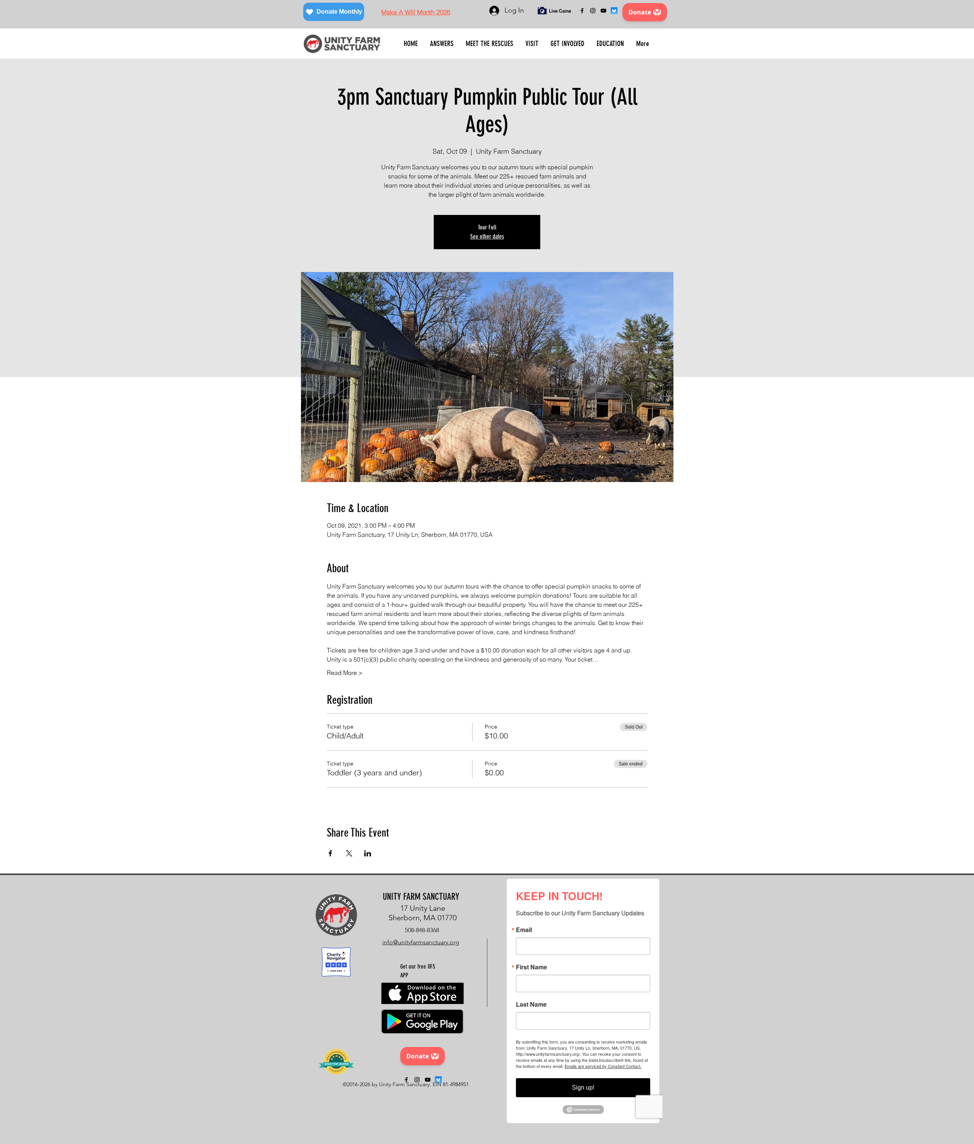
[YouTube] (603, 10)
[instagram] (592, 10)
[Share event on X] (349, 853)
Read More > (345, 672)
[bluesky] (614, 10)
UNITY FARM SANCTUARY (421, 896)
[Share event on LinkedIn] (367, 853)
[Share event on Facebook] (330, 853)
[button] (442, 43)
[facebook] (582, 10)
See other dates (487, 236)
